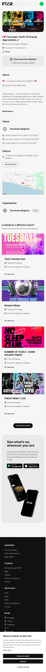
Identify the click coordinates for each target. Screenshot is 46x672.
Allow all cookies (23, 656)
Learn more (7, 650)
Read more (7, 111)
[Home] (7, 4)
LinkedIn (10, 632)
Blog (6, 571)
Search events (25, 4)
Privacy (7, 582)
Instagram (11, 618)
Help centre (8, 557)
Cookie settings (23, 667)
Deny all (23, 661)
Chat (6, 593)
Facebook (11, 625)
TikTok (9, 621)
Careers (7, 575)
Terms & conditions (11, 578)
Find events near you (12, 553)
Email (6, 600)
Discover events (10, 550)
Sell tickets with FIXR (12, 568)
